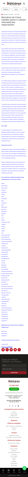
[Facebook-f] (10, 406)
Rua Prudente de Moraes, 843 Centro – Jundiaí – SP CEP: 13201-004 (14, 397)
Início (3, 472)
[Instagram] (13, 406)
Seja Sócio (24, 472)
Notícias (8, 472)
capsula (18, 475)
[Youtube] (18, 406)
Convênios (19, 472)
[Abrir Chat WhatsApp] (24, 468)
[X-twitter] (15, 406)
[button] (24, 3)
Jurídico (14, 472)
